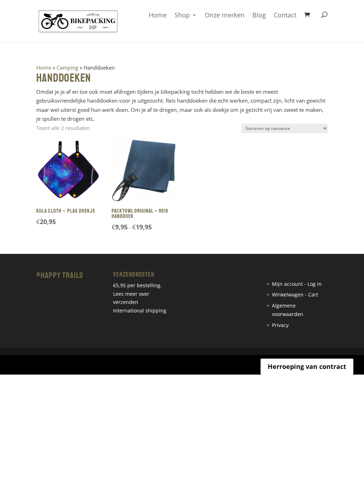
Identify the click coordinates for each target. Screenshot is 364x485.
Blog (259, 15)
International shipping (139, 310)
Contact (285, 15)
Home (158, 15)
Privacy (280, 325)
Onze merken (225, 15)
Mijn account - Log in (297, 283)
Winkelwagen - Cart (295, 294)
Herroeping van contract (307, 366)
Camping (67, 67)
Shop (182, 15)
